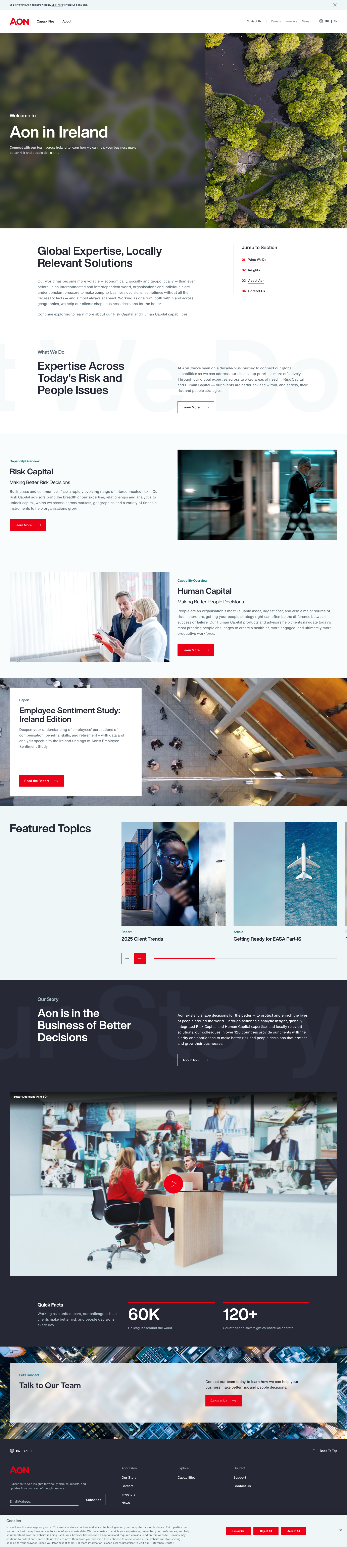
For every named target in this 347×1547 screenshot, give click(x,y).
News (305, 21)
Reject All (266, 1531)
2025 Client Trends (142, 939)
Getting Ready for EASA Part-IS (267, 939)
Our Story (129, 1477)
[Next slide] (140, 958)
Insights (254, 270)
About (66, 21)
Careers (276, 21)
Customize (238, 1531)
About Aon (256, 280)
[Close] (340, 1530)
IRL (331, 21)
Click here (57, 4)
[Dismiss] (335, 4)
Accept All (293, 1531)
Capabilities (45, 21)
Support (240, 1477)
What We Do (257, 259)
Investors (291, 21)
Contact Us (254, 21)
